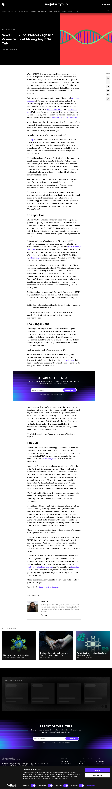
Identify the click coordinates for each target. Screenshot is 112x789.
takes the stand (70, 118)
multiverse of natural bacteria (40, 567)
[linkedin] (45, 615)
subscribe (106, 4)
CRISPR (29, 595)
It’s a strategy (68, 360)
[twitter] (42, 615)
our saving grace (48, 459)
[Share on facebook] (108, 82)
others (73, 567)
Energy (70, 11)
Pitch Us (80, 764)
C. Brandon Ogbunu (9, 657)
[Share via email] (108, 94)
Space (64, 11)
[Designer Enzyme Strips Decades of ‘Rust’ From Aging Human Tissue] (56, 645)
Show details (91, 785)
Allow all (97, 770)
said (46, 274)
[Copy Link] (108, 99)
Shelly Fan (5, 49)
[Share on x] (108, 78)
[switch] (50, 785)
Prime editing (58, 118)
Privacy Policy (100, 761)
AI (15, 11)
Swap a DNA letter (54, 109)
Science (57, 11)
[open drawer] (3, 4)
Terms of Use (100, 764)
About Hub (64, 761)
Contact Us (81, 761)
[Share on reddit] (108, 90)
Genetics (35, 595)
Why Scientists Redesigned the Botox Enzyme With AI (92, 654)
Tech (76, 11)
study (31, 140)
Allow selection (97, 775)
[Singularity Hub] (56, 4)
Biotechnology (23, 11)
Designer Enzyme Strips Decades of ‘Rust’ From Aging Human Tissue (54, 654)
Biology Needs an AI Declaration (16, 655)
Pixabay (55, 587)
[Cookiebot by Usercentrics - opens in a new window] (11, 785)
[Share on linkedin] (108, 86)
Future (50, 11)
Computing (42, 11)
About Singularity (66, 764)
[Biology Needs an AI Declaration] (19, 645)
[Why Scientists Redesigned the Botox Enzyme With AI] (93, 645)
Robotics (33, 11)
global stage (35, 258)
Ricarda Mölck (44, 587)
